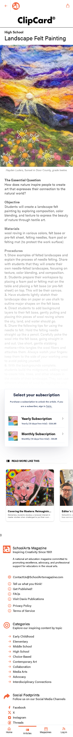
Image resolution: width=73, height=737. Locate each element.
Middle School (22, 646)
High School (21, 652)
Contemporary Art (25, 662)
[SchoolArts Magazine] (37, 6)
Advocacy (19, 677)
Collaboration (22, 667)
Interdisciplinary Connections (32, 682)
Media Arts (20, 672)
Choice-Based (22, 657)
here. (49, 406)
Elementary (20, 642)
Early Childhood (23, 636)
